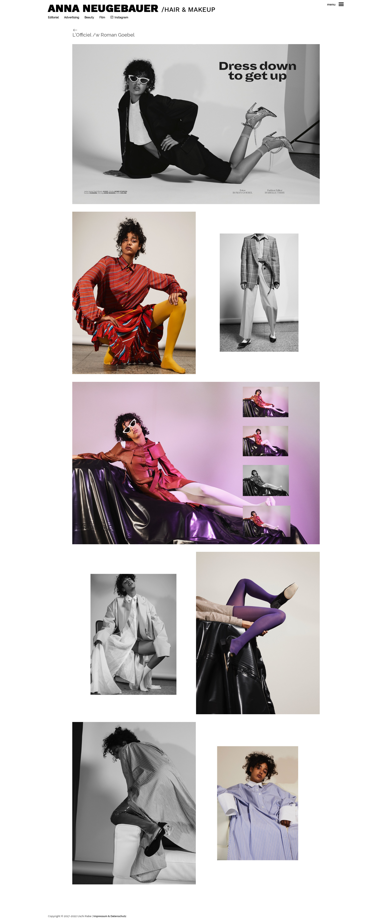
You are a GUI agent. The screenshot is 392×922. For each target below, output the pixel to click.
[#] (79, 30)
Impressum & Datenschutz (109, 916)
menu (331, 4)
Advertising (71, 17)
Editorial (53, 17)
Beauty (89, 17)
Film (102, 17)
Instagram (121, 17)
